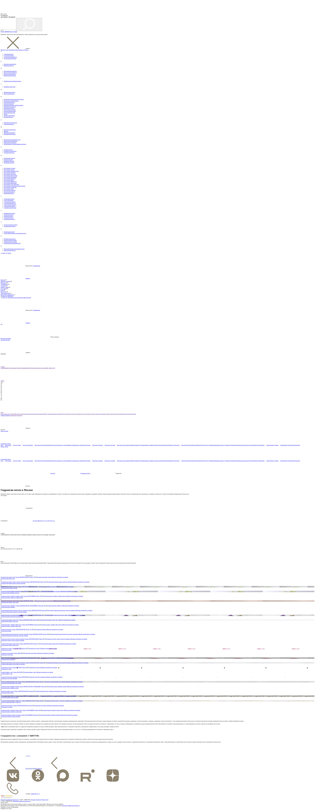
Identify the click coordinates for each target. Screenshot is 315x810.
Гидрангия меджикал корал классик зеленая (13, 583)
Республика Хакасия (10, 190)
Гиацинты (138, 445)
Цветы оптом (4, 431)
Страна (3, 366)
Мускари (165, 445)
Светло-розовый (86, 414)
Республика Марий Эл (10, 181)
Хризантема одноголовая (287, 445)
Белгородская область (10, 64)
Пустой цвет (72, 414)
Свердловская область (10, 205)
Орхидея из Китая (186, 445)
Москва (3, 50)
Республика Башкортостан (11, 171)
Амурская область (9, 55)
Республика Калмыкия (10, 177)
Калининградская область (11, 101)
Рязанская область (9, 193)
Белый (3, 414)
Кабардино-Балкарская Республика (14, 99)
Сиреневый (102, 414)
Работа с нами (5, 287)
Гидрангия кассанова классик (9, 588)
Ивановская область (9, 92)
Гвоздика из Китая (97, 445)
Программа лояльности (7, 294)
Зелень (157, 445)
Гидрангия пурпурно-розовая (9, 678)
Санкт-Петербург (10, 50)
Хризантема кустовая (272, 445)
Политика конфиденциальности (10, 799)
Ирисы (50, 445)
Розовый (78, 414)
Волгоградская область (10, 72)
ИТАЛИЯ (11, 368)
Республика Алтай (9, 169)
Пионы (194, 445)
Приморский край (9, 161)
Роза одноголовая (28, 445)
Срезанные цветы (6, 443)
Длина (2, 380)
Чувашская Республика (10, 242)
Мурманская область (10, 134)
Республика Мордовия (10, 183)
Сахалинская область (10, 203)
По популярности (38, 520)
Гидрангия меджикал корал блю (10, 645)
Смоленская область (9, 206)
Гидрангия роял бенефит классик (10, 593)
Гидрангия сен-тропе (6, 707)
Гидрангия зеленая (6, 631)
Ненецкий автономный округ (12, 139)
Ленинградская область (10, 122)
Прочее (198, 445)
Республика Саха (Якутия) (11, 184)
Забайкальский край (9, 86)
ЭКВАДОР (52, 368)
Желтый (17, 414)
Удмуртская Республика (10, 225)
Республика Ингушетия (10, 175)
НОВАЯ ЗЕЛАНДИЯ (42, 368)
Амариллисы (75, 445)
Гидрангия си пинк (6, 650)
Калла (54, 445)
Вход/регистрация (16, 297)
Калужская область (9, 102)
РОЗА (2, 31)
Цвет (2, 412)
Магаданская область (10, 129)
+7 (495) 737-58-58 (6, 253)
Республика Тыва (9, 189)
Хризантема (261, 445)
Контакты (3, 283)
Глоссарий (4, 288)
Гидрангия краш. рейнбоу (8, 607)
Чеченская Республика (10, 240)
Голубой (12, 414)
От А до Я (46, 520)
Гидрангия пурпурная (7, 654)
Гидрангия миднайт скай (8, 578)
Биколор (7, 414)
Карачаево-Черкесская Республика (13, 105)
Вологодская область (10, 74)
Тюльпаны (234, 445)
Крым (5, 114)
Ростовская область (9, 192)
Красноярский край (9, 112)
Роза (2, 445)
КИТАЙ (16, 368)
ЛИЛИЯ (6, 31)
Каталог (3, 280)
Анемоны (82, 445)
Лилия (161, 445)
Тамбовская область (9, 213)
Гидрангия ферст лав (6, 673)
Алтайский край (8, 54)
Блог (2, 290)
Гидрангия (45, 445)
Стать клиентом (5, 293)
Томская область (8, 216)
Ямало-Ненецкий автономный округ (14, 249)
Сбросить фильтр (6, 415)
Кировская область (9, 108)
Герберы (132, 445)
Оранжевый (50, 414)
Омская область (8, 149)
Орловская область (9, 152)
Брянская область (9, 65)
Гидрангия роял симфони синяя (9, 688)
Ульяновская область (10, 226)
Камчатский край (9, 104)
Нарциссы (171, 445)
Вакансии (3, 291)
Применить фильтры (16, 415)
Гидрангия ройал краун (7, 692)
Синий (97, 414)
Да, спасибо (4, 17)
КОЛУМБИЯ (23, 368)
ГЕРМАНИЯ (4, 368)
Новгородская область (10, 142)
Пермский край (8, 159)
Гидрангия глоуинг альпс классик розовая (12, 640)
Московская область (9, 132)
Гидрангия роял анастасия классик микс (12, 616)
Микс (45, 414)
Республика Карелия (10, 178)
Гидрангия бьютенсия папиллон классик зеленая (14, 635)
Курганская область (9, 115)
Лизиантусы (59, 445)
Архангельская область (10, 57)
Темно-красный (110, 414)
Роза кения (8, 445)
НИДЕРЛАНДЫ (31, 368)
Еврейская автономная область (12, 81)
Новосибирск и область (21, 50)
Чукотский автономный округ (12, 243)
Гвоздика (88, 445)
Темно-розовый (119, 414)
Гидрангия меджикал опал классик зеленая (13, 664)
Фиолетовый (127, 414)
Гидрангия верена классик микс (10, 697)
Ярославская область (10, 250)
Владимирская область (10, 71)
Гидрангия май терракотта (8, 659)
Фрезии (255, 445)
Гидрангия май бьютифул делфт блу (11, 702)
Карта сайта (45, 799)
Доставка (3, 286)
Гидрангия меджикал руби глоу (9, 621)
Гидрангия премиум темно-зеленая (10, 716)
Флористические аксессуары (245, 445)
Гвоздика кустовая (110, 445)
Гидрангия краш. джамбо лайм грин (11, 626)
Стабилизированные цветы (216, 445)
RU (2, 324)
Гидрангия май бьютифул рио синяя (11, 683)
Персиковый (58, 414)
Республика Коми (9, 180)
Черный (133, 414)
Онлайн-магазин (26, 297)
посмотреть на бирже (62, 577)
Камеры (28, 278)
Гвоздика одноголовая (123, 445)
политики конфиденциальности (71, 805)
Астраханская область (10, 58)
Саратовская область (10, 202)
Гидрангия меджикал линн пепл (10, 602)
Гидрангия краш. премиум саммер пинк (12, 597)
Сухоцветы (227, 445)
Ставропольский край (10, 207)
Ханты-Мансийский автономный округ (15, 233)
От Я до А (52, 520)
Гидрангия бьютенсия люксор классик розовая (14, 612)
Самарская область (9, 199)
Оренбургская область (10, 151)
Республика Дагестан (10, 174)
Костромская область (10, 109)
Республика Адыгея (9, 168)
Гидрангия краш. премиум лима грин (11, 711)
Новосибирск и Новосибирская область (15, 144)
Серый (93, 414)
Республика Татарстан (10, 187)
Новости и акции (6, 281)
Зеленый (22, 414)
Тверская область (9, 215)
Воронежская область (10, 75)
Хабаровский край (9, 232)
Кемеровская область (10, 106)
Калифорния (36, 266)
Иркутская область (9, 94)
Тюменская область (9, 219)
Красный (34, 414)
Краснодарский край (10, 111)
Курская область (8, 117)
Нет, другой (12, 17)
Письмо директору (36, 799)
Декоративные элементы (148, 445)
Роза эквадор (38, 445)
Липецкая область (9, 124)
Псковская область (9, 162)
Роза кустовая (13, 31)
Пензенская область (9, 158)
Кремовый (40, 414)
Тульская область (8, 217)
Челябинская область (10, 239)
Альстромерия (67, 445)
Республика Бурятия (9, 172)
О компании (4, 284)
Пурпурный (65, 414)
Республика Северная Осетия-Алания (14, 186)
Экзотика (297, 445)
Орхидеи (177, 445)
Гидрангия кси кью (6, 669)
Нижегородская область (10, 141)
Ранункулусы (204, 445)
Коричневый (28, 414)
